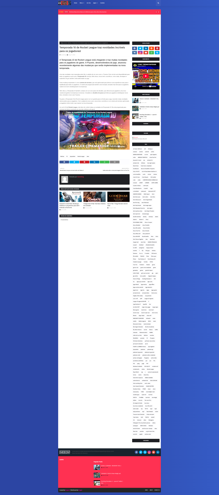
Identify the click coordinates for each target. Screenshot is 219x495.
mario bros (143, 310)
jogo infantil (136, 284)
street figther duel (150, 391)
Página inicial (64, 43)
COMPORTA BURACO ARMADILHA (150, 180)
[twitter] (140, 48)
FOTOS (151, 262)
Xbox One (135, 431)
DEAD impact (147, 194)
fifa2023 (142, 256)
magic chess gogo (146, 307)
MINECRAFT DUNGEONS (138, 318)
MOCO (149, 321)
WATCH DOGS (143, 425)
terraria (140, 400)
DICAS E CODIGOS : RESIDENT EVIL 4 (149, 100)
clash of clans (136, 177)
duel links (143, 242)
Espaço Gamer (149, 247)
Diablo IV (141, 219)
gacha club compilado (146, 267)
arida (134, 157)
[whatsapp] (151, 52)
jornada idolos (145, 293)
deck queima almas (137, 211)
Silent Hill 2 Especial (138, 377)
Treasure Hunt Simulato (138, 414)
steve (154, 389)
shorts (139, 375)
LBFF (141, 298)
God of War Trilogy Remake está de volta (117, 204)
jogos (148, 290)
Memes (134, 315)
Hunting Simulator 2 (147, 278)
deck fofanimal (145, 202)
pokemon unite (136, 355)
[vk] (134, 52)
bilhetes (143, 163)
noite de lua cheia (137, 335)
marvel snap (136, 312)
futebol (148, 264)
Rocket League (81, 156)
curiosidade (136, 191)
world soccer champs (147, 428)
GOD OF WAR (136, 273)
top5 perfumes (136, 411)
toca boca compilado (138, 406)
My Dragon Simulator (138, 326)
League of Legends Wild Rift (139, 301)
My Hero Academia (149, 326)
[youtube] (145, 52)
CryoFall (146, 188)
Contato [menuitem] (102, 3)
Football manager (137, 262)
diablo (156, 216)
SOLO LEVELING (153, 380)
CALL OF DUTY (136, 171)
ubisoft (152, 417)
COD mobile (153, 177)
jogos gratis (154, 290)
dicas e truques (148, 222)
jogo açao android (141, 281)
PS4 (154, 360)
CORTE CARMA (154, 182)
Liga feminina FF (137, 304)
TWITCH (147, 417)
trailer (156, 411)
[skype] (157, 52)
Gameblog (63, 54)
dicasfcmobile (145, 236)
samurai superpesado (153, 372)
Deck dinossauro (137, 199)
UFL (134, 420)
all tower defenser (137, 149)
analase (135, 151)
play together (151, 346)
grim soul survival (145, 273)
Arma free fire (153, 157)
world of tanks (136, 428)
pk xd (146, 343)
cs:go (151, 188)
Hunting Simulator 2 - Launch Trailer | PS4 (148, 115)
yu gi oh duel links (150, 431)
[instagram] (140, 52)
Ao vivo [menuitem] (89, 3)
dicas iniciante (145, 230)
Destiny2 (151, 216)
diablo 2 (135, 219)
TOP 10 (146, 408)
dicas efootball (136, 225)
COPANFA (147, 182)
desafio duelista (137, 216)
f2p (142, 250)
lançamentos (148, 295)
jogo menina (144, 284)
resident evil (155, 366)
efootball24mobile (150, 245)
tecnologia (154, 397)
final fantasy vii (142, 259)
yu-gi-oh (135, 434)
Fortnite (145, 262)
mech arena (155, 312)
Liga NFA (145, 304)
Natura (151, 329)
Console (135, 182)
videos (153, 423)
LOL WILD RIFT (136, 307)
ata (144, 160)
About (151, 490)
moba (154, 318)
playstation (72, 156)
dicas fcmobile (146, 225)
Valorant (139, 420)
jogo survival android (138, 287)
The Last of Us (148, 400)
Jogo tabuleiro (148, 287)
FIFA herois (154, 253)
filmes (134, 259)
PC (67, 156)
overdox (152, 335)
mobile (134, 321)
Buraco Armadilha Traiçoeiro (148, 168)
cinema (155, 174)
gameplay (135, 270)
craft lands (145, 185)
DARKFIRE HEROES (137, 194)
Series (134, 375)
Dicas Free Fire (136, 230)
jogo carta (150, 281)
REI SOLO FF (147, 366)
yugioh (140, 434)
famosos (135, 253)
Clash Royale (145, 177)
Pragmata (146, 358)
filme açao (153, 256)
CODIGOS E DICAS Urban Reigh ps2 (149, 107)
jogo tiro (142, 290)
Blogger (80, 490)
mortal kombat (147, 324)
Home (146, 490)
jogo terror (135, 290)
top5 (156, 408)
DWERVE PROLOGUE (152, 242)
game (154, 267)
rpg (142, 372)
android (147, 151)
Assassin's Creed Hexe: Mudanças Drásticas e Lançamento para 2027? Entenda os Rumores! (69, 205)
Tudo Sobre (136, 417)
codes (139, 180)
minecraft (149, 315)
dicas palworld (146, 233)
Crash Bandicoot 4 (137, 188)
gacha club (135, 267)
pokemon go (150, 349)
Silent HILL (146, 375)
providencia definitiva (138, 360)
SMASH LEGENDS (149, 377)
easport (135, 245)
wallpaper (135, 425)
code (134, 180)
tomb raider (136, 408)
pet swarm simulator (138, 343)
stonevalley (136, 391)
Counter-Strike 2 (137, 185)
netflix (156, 329)
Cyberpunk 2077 (151, 191)
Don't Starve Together (138, 239)
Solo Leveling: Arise (137, 383)
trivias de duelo (150, 414)
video (145, 420)
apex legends (153, 154)
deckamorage (145, 214)
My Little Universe (137, 329)
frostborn (142, 264)
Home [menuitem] (75, 3)
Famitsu (154, 250)
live (150, 304)
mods (154, 321)
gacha (153, 264)
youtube (142, 431)
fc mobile (147, 253)
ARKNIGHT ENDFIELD (142, 157)
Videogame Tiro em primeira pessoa (141, 423)
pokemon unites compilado (148, 355)
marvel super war (145, 312)
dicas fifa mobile (137, 228)
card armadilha (136, 174)
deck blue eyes (136, 197)
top (142, 408)
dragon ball (136, 242)
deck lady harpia (137, 205)
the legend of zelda (137, 403)
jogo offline (151, 284)
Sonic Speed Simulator (138, 386)
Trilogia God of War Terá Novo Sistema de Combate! (94, 204)
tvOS (142, 417)
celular (149, 174)
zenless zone (148, 434)
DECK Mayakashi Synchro (139, 208)
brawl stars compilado (146, 165)
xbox (88, 156)
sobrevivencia (136, 380)
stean (149, 389)
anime (152, 151)
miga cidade (141, 315)
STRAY (142, 391)
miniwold (148, 318)
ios (133, 281)
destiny (144, 216)
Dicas (147, 219)
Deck (153, 194)
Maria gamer (136, 310)
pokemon (143, 349)
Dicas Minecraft (136, 233)
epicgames (141, 247)
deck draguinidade (147, 199)
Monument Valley (137, 324)
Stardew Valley (136, 389)
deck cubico (145, 197)
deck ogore (149, 208)
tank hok (148, 397)
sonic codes (147, 383)
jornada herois (136, 293)
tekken (134, 400)
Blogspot (67, 490)
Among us (150, 149)
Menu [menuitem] (81, 3)
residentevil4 (136, 369)
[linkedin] (145, 48)
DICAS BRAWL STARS (137, 222)
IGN (155, 278)
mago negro (155, 307)
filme (147, 256)
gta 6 (157, 273)
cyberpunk (143, 191)
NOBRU (151, 332)
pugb (143, 363)
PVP (147, 363)
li (148, 301)
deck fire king (136, 202)
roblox (143, 369)
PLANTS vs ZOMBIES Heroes (139, 346)
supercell (144, 394)
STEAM (144, 389)
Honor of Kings (136, 278)
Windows (151, 425)
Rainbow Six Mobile (137, 366)
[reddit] (151, 48)
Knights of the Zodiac (138, 295)
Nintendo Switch (143, 332)
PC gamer (152, 338)
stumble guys (136, 394)
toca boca (146, 403)
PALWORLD (135, 338)
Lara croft (135, 298)
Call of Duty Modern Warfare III (149, 171)
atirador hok (136, 163)
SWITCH (135, 397)
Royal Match (136, 372)
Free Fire (135, 264)
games (141, 270)
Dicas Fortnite (146, 228)
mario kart (151, 310)
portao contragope (137, 358)
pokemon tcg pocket (138, 352)
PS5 (134, 363)
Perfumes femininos (138, 341)
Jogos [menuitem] (94, 3)
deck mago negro (147, 205)
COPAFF (141, 182)
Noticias (70, 43)
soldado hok (145, 380)
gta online (135, 276)
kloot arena (154, 293)
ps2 (146, 360)
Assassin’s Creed (137, 160)
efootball (141, 245)
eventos (135, 250)
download (152, 239)
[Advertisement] (109, 27)
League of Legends (148, 298)
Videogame (151, 420)
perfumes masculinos (150, 341)
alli (145, 149)
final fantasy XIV (151, 259)
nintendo (135, 332)
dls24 (157, 236)
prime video (154, 358)
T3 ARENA (141, 397)
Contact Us (157, 490)
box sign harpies (151, 163)
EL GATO (135, 247)
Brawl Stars (136, 165)
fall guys (148, 250)
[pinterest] (157, 48)
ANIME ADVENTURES (137, 154)
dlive (152, 236)
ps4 (150, 360)
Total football (150, 411)
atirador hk (149, 160)
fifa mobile (135, 256)
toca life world (148, 406)
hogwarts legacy (152, 276)
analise (141, 151)
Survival (150, 394)
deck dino (152, 197)
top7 (143, 411)
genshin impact (149, 270)
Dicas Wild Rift (136, 236)
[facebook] (134, 48)
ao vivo (146, 154)
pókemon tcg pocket (149, 352)
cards (144, 174)
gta (152, 273)
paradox (142, 338)
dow (147, 239)
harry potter (143, 276)
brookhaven (136, 168)
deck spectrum (136, 214)
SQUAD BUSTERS (150, 386)
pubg (138, 363)
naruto (145, 329)
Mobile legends (142, 321)
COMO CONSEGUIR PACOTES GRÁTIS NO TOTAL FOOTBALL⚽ (87, 12)
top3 (151, 408)
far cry (141, 253)
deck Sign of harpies (149, 211)
